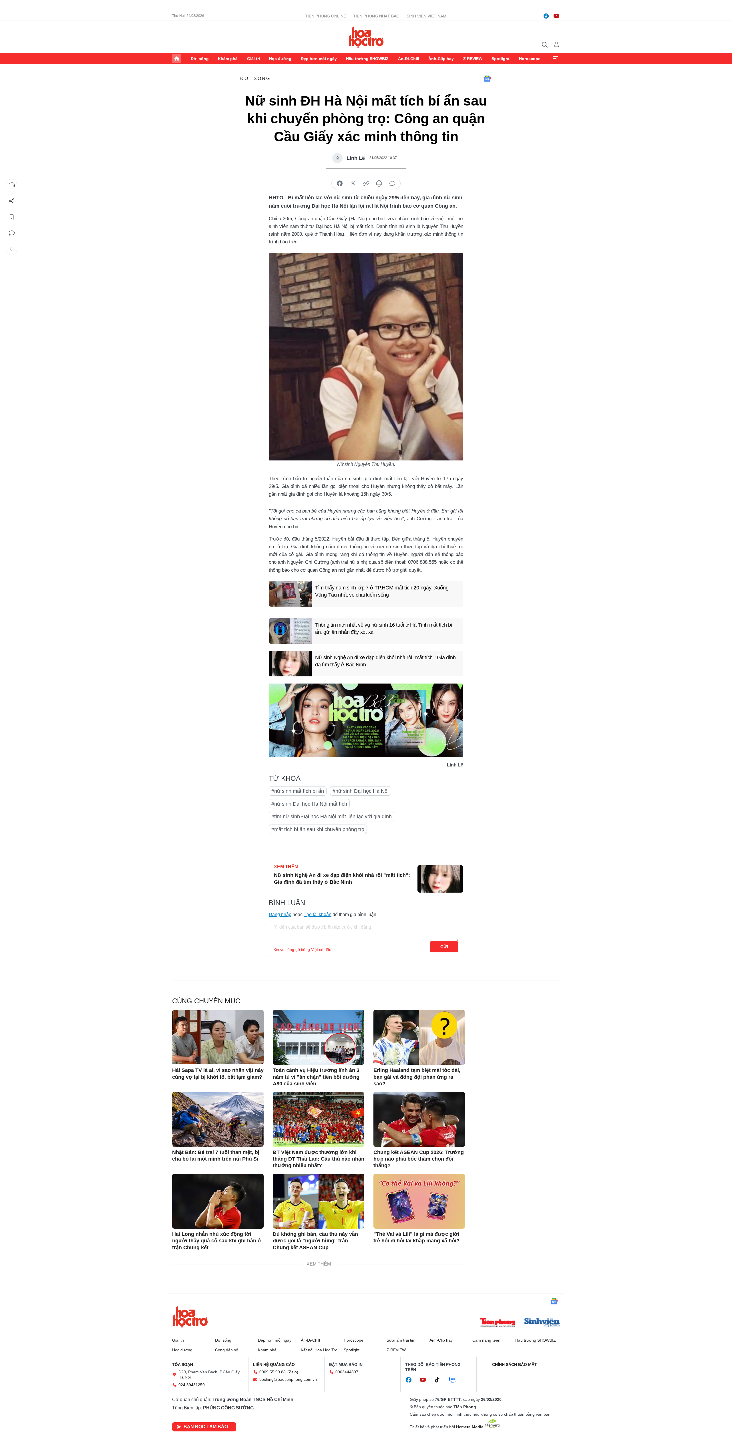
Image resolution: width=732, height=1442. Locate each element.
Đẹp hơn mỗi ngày (319, 58)
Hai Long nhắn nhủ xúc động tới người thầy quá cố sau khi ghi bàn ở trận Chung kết (216, 1240)
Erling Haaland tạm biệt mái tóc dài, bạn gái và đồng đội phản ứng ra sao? (416, 1077)
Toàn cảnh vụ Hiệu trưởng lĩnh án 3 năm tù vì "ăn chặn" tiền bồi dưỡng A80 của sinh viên (316, 1077)
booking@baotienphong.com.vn (288, 1379)
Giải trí (253, 58)
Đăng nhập (280, 914)
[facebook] (546, 16)
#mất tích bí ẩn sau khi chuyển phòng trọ (317, 829)
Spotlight (501, 58)
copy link (366, 183)
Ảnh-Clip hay (441, 58)
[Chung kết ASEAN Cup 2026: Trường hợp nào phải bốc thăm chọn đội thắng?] (419, 1119)
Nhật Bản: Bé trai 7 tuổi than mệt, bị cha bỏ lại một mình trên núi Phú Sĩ (215, 1155)
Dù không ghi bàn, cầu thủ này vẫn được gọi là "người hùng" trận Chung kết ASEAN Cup (315, 1240)
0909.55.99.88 (272, 1372)
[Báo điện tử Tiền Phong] (497, 1323)
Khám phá (228, 58)
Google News (487, 78)
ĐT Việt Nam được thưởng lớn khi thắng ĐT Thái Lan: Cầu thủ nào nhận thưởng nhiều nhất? (318, 1159)
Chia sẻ (11, 201)
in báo (379, 183)
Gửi (444, 946)
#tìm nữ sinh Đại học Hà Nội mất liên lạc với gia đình (331, 816)
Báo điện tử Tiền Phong (366, 36)
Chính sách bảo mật (514, 1364)
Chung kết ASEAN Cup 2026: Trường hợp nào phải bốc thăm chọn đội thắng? (418, 1159)
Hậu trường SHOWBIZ (367, 58)
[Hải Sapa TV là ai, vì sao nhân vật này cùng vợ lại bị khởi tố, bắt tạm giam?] (218, 1037)
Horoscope (529, 58)
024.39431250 (191, 1385)
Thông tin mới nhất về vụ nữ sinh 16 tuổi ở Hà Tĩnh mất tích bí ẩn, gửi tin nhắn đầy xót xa (383, 628)
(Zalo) (292, 1372)
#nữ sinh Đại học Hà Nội (361, 791)
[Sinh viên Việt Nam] (542, 1323)
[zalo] (455, 1380)
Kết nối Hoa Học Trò (319, 1350)
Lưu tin (11, 217)
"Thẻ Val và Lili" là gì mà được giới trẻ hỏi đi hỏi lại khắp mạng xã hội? (416, 1237)
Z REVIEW (472, 58)
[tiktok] (440, 1380)
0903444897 (346, 1372)
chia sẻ (339, 183)
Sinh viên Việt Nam (426, 16)
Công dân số (226, 1350)
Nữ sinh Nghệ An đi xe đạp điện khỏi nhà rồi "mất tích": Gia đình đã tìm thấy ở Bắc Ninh (385, 661)
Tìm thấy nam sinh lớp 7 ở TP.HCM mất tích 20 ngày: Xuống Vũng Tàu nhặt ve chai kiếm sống (381, 591)
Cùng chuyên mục (206, 1001)
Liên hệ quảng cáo (274, 1364)
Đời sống (200, 58)
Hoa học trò (190, 1316)
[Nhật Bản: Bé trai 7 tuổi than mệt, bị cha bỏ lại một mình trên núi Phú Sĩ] (218, 1119)
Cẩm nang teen (486, 1340)
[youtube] (556, 16)
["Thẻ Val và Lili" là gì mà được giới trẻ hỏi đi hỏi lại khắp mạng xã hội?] (419, 1201)
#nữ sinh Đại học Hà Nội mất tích (309, 804)
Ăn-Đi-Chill (408, 58)
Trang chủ (176, 58)
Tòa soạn (182, 1364)
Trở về (11, 249)
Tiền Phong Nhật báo (376, 16)
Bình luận (11, 233)
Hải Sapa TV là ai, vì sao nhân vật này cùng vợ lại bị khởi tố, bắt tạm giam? (218, 1073)
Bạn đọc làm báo (206, 1426)
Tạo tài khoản (317, 914)
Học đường (280, 58)
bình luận (392, 183)
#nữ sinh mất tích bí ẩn (297, 791)
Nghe (11, 185)
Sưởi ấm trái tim (401, 1340)
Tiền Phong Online (325, 16)
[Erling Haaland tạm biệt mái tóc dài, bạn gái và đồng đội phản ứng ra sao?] (419, 1037)
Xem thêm (555, 58)
